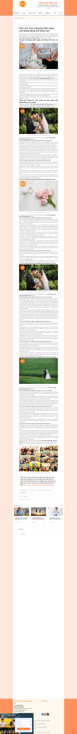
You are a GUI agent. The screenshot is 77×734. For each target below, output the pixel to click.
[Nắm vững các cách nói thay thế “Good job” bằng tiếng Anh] (55, 511)
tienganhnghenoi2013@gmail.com (24, 708)
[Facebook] (43, 714)
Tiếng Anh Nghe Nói (48, 3)
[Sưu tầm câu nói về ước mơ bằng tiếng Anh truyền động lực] (21, 511)
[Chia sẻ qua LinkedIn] (24, 496)
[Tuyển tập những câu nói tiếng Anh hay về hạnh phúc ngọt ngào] (38, 511)
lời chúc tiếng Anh (32, 490)
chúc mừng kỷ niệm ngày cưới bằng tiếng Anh (45, 490)
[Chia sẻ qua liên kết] (27, 496)
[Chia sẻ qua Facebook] (19, 496)
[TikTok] (48, 714)
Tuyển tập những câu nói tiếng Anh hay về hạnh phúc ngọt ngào (38, 518)
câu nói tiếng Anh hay (23, 490)
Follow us (45, 701)
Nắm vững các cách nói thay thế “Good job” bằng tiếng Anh (55, 518)
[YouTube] (45, 714)
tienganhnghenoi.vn (22, 710)
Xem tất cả (61, 505)
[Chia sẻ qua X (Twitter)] (22, 496)
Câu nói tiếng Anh (22, 492)
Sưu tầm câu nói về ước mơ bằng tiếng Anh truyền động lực (21, 518)
